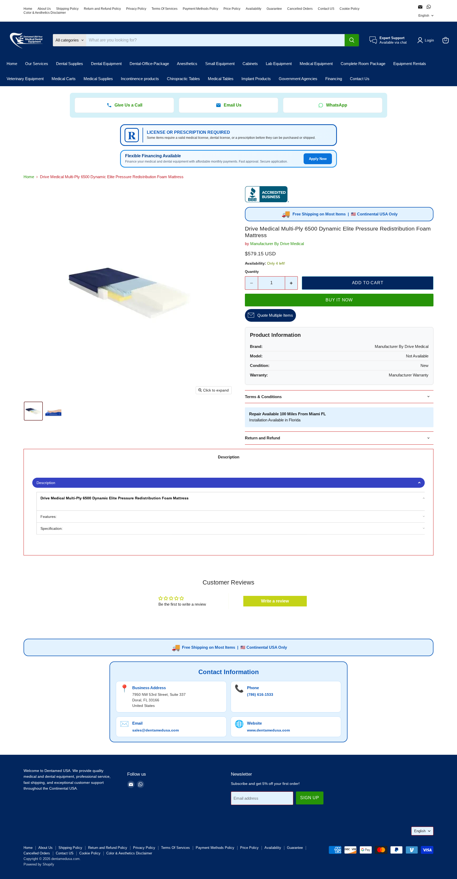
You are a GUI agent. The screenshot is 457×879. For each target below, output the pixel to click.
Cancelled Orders (300, 9)
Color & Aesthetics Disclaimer (45, 13)
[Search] (352, 40)
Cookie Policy (349, 9)
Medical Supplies (98, 78)
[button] (426, 40)
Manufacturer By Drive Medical (277, 243)
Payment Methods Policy (200, 9)
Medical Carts (64, 78)
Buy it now (339, 300)
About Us (44, 9)
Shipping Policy (67, 9)
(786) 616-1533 (260, 694)
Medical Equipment (316, 63)
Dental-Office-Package (149, 63)
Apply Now (318, 159)
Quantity (252, 272)
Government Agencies (298, 78)
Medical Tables (221, 78)
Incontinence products (140, 78)
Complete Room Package (363, 63)
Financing (333, 78)
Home (28, 9)
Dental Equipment (106, 63)
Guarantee (274, 9)
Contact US (326, 9)
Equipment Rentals (409, 63)
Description (228, 457)
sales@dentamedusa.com (155, 730)
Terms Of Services (164, 9)
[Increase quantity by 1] (291, 282)
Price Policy (231, 9)
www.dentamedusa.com (268, 730)
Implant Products (256, 78)
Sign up (309, 797)
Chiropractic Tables (183, 78)
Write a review (275, 601)
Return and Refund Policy (102, 9)
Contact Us (359, 78)
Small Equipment (220, 63)
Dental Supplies (69, 63)
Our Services (36, 63)
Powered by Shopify (39, 864)
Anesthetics (187, 63)
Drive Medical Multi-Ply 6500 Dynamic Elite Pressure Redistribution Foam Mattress (114, 498)
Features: (48, 516)
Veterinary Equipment (25, 78)
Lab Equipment (279, 63)
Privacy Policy (136, 9)
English (423, 15)
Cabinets (250, 63)
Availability (253, 9)
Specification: (51, 528)
